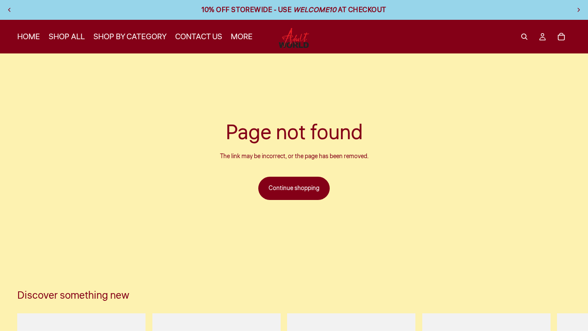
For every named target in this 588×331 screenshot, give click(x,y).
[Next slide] (578, 9)
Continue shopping (294, 188)
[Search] (524, 36)
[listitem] (241, 37)
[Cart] (561, 36)
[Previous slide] (9, 9)
